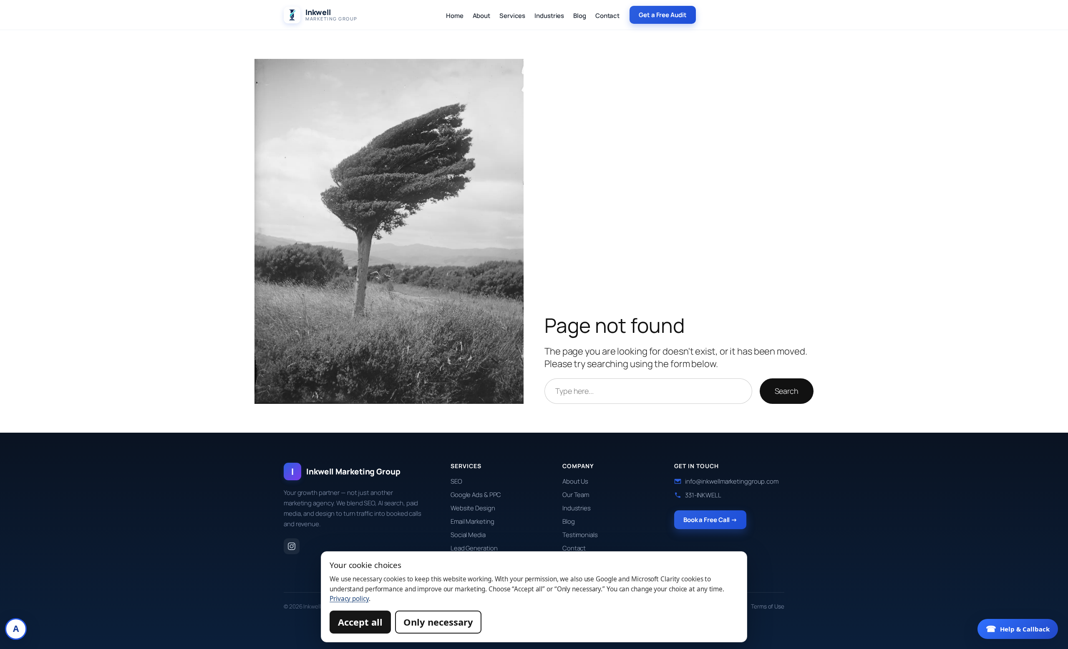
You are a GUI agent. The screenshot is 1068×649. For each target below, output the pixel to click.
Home (454, 15)
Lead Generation (474, 548)
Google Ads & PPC (476, 494)
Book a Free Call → (710, 519)
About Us (575, 481)
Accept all (360, 622)
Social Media (468, 534)
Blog (579, 15)
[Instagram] (292, 546)
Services (512, 15)
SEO (456, 481)
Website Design (473, 508)
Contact (607, 15)
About (482, 15)
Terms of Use (767, 606)
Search (786, 391)
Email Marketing (472, 521)
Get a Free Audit (662, 14)
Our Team (575, 494)
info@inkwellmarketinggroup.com (731, 481)
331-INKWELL (703, 495)
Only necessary (438, 622)
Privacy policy (349, 598)
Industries (549, 15)
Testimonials (580, 534)
